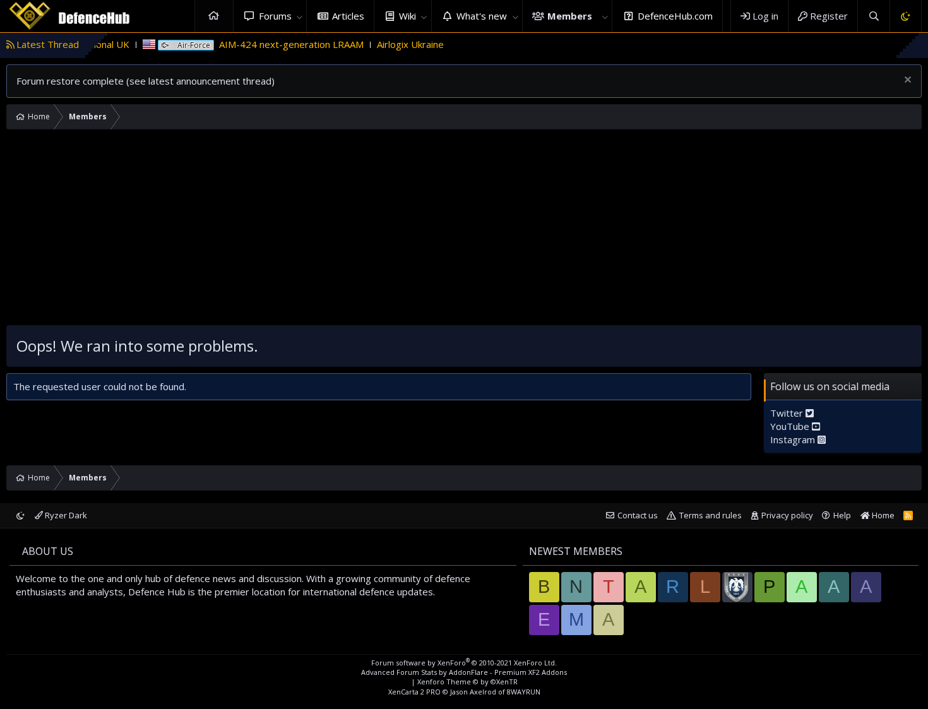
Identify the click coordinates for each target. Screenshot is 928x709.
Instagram (794, 439)
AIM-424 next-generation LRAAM (274, 44)
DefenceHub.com (675, 15)
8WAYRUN (523, 691)
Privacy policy (787, 515)
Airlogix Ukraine (393, 44)
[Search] (873, 16)
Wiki (407, 15)
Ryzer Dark (65, 515)
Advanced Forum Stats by (464, 672)
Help (842, 515)
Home (214, 16)
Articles (348, 15)
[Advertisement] (464, 230)
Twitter (788, 413)
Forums (275, 15)
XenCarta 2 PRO (414, 691)
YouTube (791, 426)
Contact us (637, 515)
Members (569, 15)
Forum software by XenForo (464, 662)
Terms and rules (710, 515)
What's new (481, 15)
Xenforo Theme (467, 681)
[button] (299, 16)
